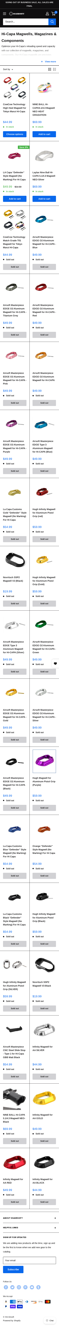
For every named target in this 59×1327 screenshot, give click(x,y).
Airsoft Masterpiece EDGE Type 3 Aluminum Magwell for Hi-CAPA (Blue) (43, 446)
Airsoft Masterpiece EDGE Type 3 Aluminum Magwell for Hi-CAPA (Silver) (13, 647)
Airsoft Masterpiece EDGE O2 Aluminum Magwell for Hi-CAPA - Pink (14, 378)
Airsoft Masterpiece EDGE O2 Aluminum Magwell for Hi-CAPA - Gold (14, 715)
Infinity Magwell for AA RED (13, 1181)
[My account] (47, 13)
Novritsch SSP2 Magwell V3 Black (42, 984)
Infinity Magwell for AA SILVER (43, 1048)
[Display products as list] (54, 69)
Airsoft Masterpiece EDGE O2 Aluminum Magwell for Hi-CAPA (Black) (14, 783)
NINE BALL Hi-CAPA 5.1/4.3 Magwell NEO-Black (14, 1118)
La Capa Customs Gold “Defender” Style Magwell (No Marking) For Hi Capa (14, 514)
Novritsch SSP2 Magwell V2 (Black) (13, 579)
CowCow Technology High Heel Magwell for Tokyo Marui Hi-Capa (14, 108)
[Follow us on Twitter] (12, 1287)
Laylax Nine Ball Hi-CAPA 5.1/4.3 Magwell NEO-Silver (44, 176)
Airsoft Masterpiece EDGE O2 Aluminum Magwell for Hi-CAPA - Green (44, 647)
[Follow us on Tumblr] (38, 1287)
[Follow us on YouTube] (31, 1287)
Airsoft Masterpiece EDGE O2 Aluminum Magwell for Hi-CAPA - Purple (14, 446)
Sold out (15, 267)
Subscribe (13, 1269)
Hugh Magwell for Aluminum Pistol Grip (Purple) (44, 781)
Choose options (14, 134)
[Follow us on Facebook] (5, 1287)
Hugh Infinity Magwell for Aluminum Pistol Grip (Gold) (44, 581)
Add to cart (44, 134)
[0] (53, 13)
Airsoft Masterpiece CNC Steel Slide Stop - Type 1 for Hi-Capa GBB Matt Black (14, 1052)
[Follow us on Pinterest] (25, 1287)
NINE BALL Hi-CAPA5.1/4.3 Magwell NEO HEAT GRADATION (44, 109)
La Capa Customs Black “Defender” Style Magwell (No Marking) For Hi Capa (14, 919)
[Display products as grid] (49, 69)
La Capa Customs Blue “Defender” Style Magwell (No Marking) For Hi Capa (14, 851)
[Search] (52, 22)
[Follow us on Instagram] (18, 1287)
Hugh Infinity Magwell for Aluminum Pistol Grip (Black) (44, 917)
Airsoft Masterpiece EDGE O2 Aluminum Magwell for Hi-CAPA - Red (44, 310)
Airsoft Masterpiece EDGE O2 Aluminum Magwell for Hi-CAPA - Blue (44, 242)
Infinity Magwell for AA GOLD (43, 1116)
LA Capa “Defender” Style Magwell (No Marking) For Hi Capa (14, 176)
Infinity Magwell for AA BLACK (43, 1181)
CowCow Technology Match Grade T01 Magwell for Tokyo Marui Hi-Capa (14, 242)
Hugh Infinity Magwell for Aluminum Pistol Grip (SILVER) (14, 985)
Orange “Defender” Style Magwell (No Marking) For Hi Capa (44, 849)
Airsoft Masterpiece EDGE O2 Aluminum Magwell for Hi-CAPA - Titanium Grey (14, 310)
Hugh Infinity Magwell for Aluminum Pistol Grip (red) (44, 513)
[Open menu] (4, 13)
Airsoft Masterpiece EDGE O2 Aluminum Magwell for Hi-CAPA (44, 376)
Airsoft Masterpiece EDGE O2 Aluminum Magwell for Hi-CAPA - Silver (44, 715)
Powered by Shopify (12, 1320)
